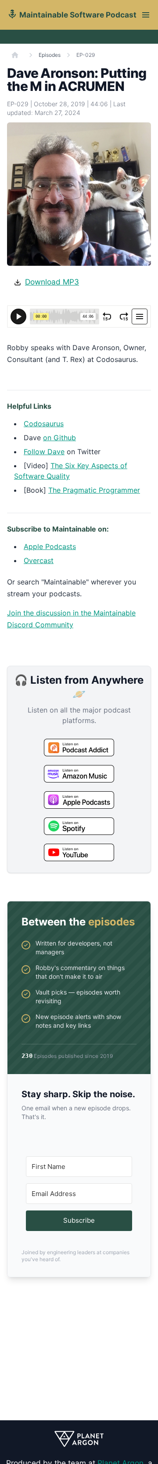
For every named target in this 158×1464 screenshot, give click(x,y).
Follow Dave (44, 451)
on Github (59, 437)
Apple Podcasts (50, 546)
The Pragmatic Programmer (94, 490)
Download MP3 (52, 281)
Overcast (39, 560)
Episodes (50, 55)
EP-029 (85, 55)
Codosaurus (44, 423)
